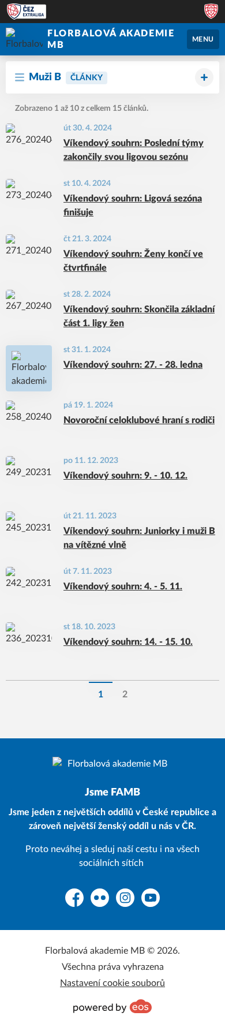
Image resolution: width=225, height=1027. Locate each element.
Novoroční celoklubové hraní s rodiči (139, 420)
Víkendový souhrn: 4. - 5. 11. (122, 586)
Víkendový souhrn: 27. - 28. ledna (132, 364)
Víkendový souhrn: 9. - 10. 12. (125, 475)
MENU (203, 39)
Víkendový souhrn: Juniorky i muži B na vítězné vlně (139, 538)
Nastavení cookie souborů (112, 983)
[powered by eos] (112, 1006)
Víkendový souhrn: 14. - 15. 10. (128, 642)
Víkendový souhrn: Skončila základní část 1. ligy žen (139, 316)
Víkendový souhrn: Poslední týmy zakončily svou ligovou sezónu (133, 150)
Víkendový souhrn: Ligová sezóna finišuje (132, 205)
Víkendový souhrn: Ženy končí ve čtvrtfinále (133, 260)
